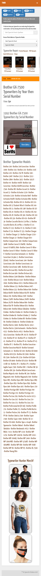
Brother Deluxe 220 (30, 283)
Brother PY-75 (26, 413)
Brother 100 (7, 167)
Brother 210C (31, 170)
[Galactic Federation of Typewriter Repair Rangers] (20, 510)
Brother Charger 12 (12, 235)
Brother (9, 79)
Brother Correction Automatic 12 (16, 254)
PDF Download (7, 71)
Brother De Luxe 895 (10, 270)
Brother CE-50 (8, 231)
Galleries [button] (29, 11)
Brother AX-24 (19, 212)
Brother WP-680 (16, 445)
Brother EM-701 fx (22, 335)
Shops (16, 54)
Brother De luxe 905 (25, 273)
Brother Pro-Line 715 (10, 403)
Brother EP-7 (8, 345)
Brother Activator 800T (23, 196)
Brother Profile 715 (13, 409)
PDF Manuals (32, 51)
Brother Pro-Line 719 (26, 403)
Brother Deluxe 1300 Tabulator (13, 277)
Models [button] (18, 11)
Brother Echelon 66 (9, 315)
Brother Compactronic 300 (12, 241)
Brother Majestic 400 (10, 374)
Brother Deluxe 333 (10, 290)
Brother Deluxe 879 (21, 306)
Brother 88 (12, 189)
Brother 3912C (29, 180)
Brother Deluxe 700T (19, 296)
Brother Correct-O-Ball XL (17, 244)
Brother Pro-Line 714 (26, 400)
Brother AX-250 (31, 212)
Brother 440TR (17, 183)
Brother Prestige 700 (27, 390)
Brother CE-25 (29, 225)
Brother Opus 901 (17, 387)
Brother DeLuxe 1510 (15, 280)
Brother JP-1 (15, 364)
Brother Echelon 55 (30, 312)
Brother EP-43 (11, 341)
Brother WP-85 (20, 448)
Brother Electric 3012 (26, 325)
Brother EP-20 (12, 338)
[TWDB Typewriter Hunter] (20, 475)
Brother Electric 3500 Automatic (14, 328)
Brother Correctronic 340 (18, 261)
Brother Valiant (18, 425)
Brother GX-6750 (10, 354)
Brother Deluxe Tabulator (20, 309)
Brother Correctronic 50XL (12, 267)
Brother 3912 (18, 180)
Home (4, 79)
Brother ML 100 (24, 374)
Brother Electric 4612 (15, 332)
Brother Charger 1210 (28, 235)
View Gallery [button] (25, 145)
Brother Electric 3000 (10, 325)
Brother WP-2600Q (10, 438)
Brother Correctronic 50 (24, 264)
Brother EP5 (18, 345)
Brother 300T (7, 176)
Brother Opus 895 (10, 383)
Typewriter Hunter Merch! (20, 460)
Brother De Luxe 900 (10, 273)
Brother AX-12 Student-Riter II (13, 205)
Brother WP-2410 (29, 435)
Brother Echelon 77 (23, 315)
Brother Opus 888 (17, 380)
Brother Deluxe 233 (11, 286)
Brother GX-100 (19, 351)
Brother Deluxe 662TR (21, 293)
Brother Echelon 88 (18, 319)
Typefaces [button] (8, 15)
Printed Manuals (23, 51)
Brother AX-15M (20, 209)
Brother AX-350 (9, 218)
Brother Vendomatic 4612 (20, 429)
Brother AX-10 (19, 202)
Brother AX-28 (8, 215)
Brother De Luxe (27, 267)
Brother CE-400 (31, 228)
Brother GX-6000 (31, 351)
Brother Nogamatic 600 (23, 377)
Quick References (8, 54)
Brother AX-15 (8, 209)
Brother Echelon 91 (12, 322)
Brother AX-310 (31, 215)
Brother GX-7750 (16, 357)
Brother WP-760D (29, 445)
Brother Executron (29, 345)
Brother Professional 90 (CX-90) (14, 406)
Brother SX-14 (28, 419)
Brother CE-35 (19, 228)
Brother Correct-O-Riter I (11, 251)
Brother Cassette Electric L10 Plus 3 (18, 222)
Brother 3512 (28, 176)
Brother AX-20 (8, 212)
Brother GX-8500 (29, 357)
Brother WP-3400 (24, 438)
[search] (20, 41)
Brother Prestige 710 (10, 393)
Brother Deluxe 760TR (21, 299)
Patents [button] (20, 15)
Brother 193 (12, 170)
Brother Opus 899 (24, 383)
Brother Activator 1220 (19, 193)
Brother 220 (7, 173)
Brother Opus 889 (31, 380)
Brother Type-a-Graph (23, 422)
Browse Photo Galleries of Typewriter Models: (14, 37)
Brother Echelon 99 (26, 322)
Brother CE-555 (19, 231)
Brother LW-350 (9, 370)
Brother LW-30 (33, 367)
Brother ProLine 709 (13, 413)
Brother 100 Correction (21, 167)
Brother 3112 (18, 176)
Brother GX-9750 (22, 361)
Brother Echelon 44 (16, 312)
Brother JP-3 (25, 364)
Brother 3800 (8, 180)
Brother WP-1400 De (15, 435)
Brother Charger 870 (25, 238)
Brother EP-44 (21, 341)
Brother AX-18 (32, 209)
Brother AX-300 (19, 215)
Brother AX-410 (21, 218)
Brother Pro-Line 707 (10, 400)
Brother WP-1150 (19, 432)
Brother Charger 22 (10, 238)
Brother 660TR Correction (20, 186)
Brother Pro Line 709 (10, 396)
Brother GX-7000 (23, 354)
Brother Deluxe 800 (20, 303)
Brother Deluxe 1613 (15, 283)
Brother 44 (7, 183)
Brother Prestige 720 (26, 393)
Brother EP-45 (32, 341)
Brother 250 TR (18, 173)
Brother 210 (22, 170)
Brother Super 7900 (15, 419)
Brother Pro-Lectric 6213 (27, 396)
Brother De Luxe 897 (26, 270)
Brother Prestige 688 (11, 390)
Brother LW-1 (21, 367)
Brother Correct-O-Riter (28, 248)
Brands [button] (7, 11)
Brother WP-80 (8, 448)
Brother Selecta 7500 (16, 416)
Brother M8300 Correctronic (25, 370)
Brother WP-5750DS (21, 442)
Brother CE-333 (8, 228)
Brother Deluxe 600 (24, 290)
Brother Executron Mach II (12, 348)
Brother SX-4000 (9, 422)
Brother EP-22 (22, 338)
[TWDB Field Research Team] (20, 549)
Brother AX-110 (30, 202)
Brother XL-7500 (31, 448)
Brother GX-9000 (9, 361)
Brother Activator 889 (23, 199)
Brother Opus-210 (31, 387)
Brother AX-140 (30, 205)
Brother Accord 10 (23, 189)
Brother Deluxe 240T (26, 286)
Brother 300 (28, 173)
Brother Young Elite (10, 451)
